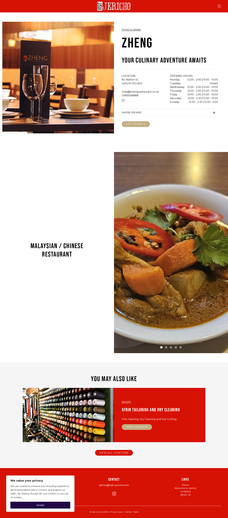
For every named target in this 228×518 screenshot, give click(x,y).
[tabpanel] (171, 281)
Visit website (136, 124)
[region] (40, 494)
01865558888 (130, 95)
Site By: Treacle (132, 512)
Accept (40, 505)
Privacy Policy (116, 512)
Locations (185, 491)
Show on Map (132, 112)
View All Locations (114, 452)
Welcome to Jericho (185, 488)
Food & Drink (131, 29)
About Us (185, 494)
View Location (137, 427)
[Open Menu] (219, 6)
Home (185, 485)
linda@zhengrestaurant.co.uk (140, 91)
